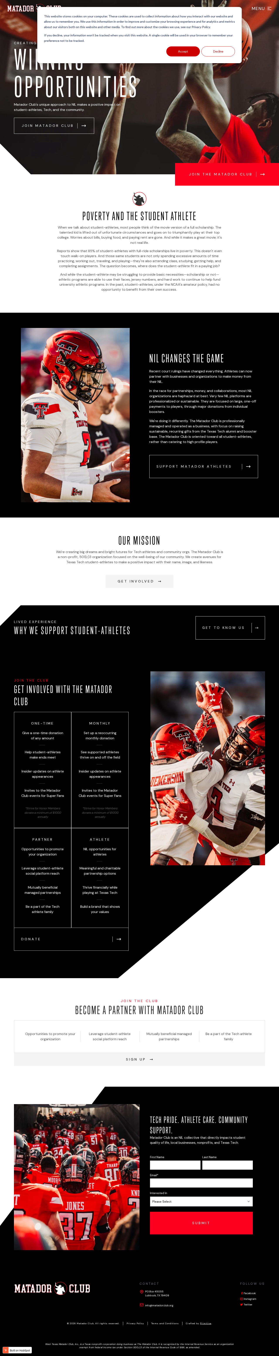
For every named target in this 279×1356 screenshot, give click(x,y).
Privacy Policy (201, 27)
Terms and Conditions (165, 1323)
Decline (218, 51)
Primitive (205, 1323)
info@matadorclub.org (159, 1305)
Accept (183, 51)
